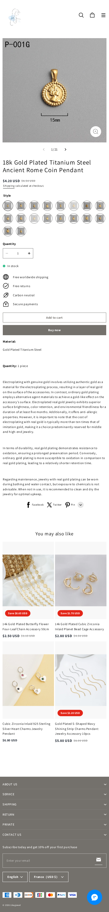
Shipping (8, 185)
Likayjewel (15, 905)
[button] (103, 15)
